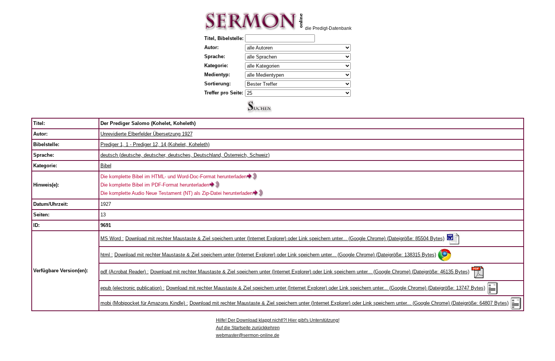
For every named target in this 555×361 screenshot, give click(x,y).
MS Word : (112, 238)
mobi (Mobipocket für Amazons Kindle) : (144, 303)
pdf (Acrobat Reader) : (124, 272)
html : (106, 255)
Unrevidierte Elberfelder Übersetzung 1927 (146, 134)
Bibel (105, 165)
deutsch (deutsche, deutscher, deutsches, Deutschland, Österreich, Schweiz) (185, 155)
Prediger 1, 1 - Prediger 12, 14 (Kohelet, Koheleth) (155, 144)
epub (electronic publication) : (132, 288)
